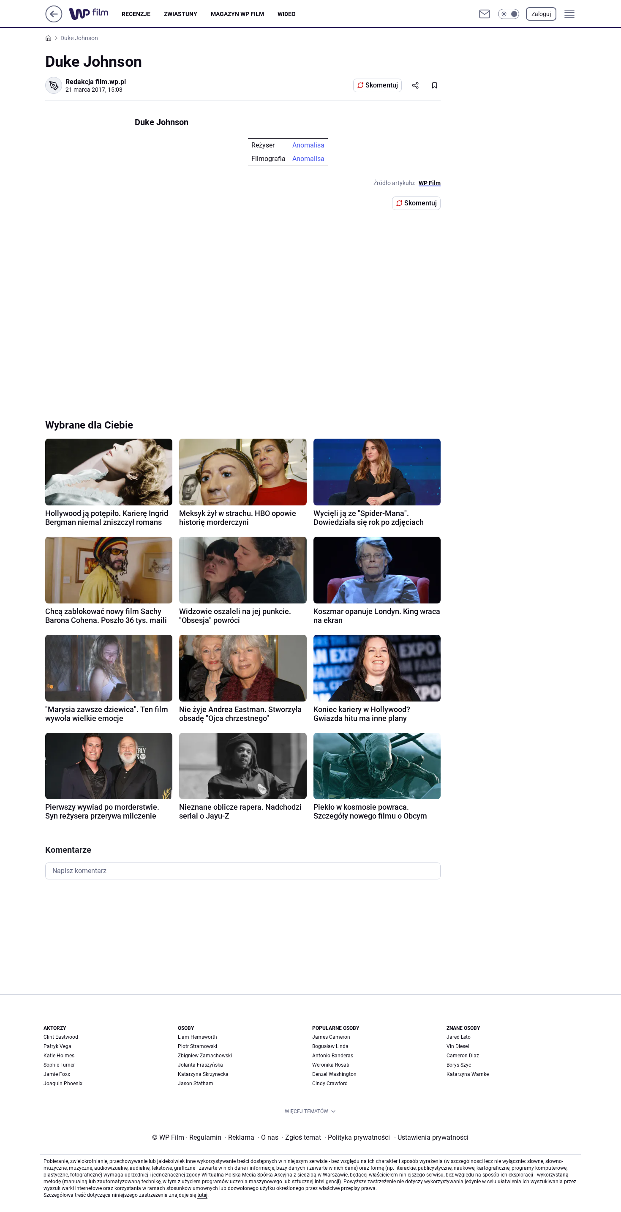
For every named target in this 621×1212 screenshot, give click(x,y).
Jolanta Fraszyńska (200, 1065)
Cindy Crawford (330, 1083)
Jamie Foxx (57, 1074)
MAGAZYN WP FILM (237, 14)
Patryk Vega (57, 1046)
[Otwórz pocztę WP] (484, 14)
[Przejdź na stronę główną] (54, 20)
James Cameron (331, 1037)
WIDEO (287, 14)
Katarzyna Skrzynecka (203, 1074)
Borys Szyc (459, 1065)
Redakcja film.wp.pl (95, 82)
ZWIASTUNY (180, 14)
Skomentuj (381, 85)
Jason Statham (195, 1083)
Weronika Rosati (330, 1065)
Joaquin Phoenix (63, 1083)
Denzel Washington (334, 1074)
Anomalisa (308, 145)
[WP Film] (95, 14)
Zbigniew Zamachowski (205, 1056)
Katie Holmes (59, 1056)
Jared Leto (459, 1037)
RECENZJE (136, 14)
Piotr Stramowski (197, 1046)
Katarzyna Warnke (468, 1074)
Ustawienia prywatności (431, 1137)
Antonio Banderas (332, 1056)
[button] (508, 14)
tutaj (202, 1195)
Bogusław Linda (330, 1046)
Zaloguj (541, 14)
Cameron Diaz (463, 1056)
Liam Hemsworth (197, 1037)
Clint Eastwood (61, 1037)
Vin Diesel (458, 1046)
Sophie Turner (59, 1065)
